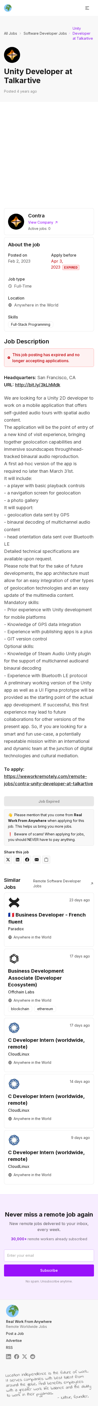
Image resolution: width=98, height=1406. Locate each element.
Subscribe (49, 1270)
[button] (87, 8)
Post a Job (15, 1333)
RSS (9, 1347)
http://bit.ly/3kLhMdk (37, 384)
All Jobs (10, 33)
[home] (8, 8)
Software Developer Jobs (45, 33)
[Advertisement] (49, 153)
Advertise (14, 1340)
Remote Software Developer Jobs (57, 883)
